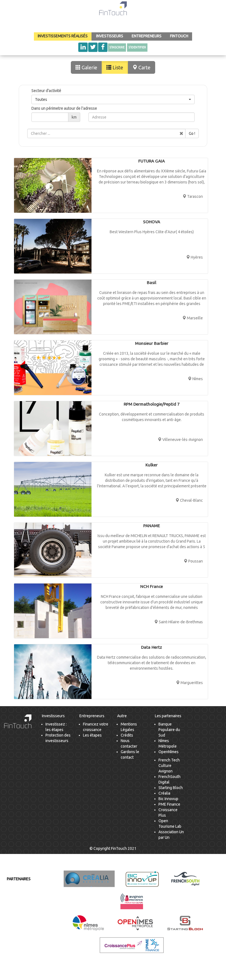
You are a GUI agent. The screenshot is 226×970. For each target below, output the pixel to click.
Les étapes (92, 735)
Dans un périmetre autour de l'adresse (64, 108)
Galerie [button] (88, 67)
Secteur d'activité (46, 90)
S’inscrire (117, 47)
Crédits (127, 735)
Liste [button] (117, 67)
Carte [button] (143, 67)
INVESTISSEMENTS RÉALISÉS (63, 36)
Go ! (192, 133)
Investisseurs (109, 36)
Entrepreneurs (147, 36)
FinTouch (179, 36)
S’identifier (137, 47)
